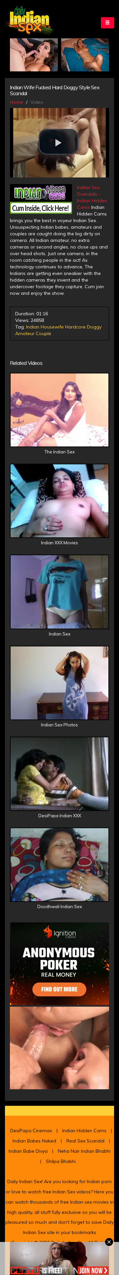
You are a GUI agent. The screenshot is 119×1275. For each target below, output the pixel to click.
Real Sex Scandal (85, 1141)
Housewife (52, 327)
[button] (58, 142)
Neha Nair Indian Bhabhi (84, 1151)
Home (16, 102)
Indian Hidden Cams (84, 1131)
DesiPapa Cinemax (31, 1131)
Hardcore (75, 327)
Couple (43, 333)
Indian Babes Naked (34, 1141)
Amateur (24, 333)
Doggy (94, 327)
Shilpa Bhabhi (61, 1161)
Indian (32, 327)
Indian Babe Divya (28, 1151)
